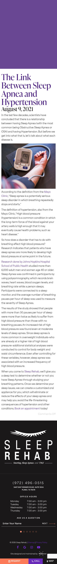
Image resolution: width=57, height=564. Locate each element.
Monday (14, 501)
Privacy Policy (41, 543)
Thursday (15, 511)
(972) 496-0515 (28, 483)
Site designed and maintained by (24, 554)
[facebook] (18, 547)
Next (45, 524)
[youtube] (38, 547)
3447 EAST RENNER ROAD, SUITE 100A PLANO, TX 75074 (29, 489)
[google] (25, 547)
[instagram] (31, 547)
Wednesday (16, 508)
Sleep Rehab (31, 372)
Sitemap (31, 543)
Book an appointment (27, 409)
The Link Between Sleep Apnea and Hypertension (26, 89)
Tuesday (14, 505)
